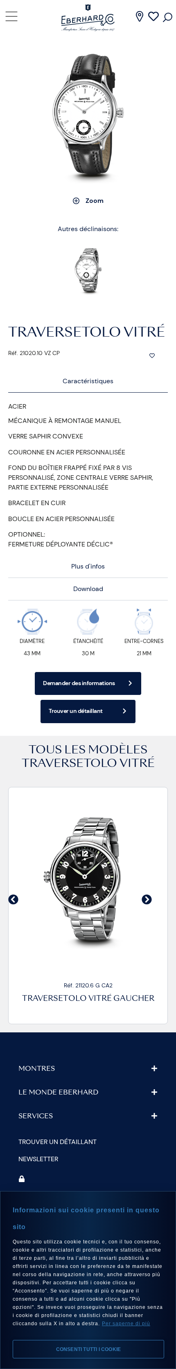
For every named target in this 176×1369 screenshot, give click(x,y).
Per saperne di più (126, 1323)
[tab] (88, 381)
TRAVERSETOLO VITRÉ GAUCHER (88, 999)
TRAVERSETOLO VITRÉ (88, 764)
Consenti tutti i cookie (88, 1349)
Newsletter (38, 1159)
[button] (13, 900)
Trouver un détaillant (57, 1141)
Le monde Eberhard (58, 1093)
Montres (36, 1069)
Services (35, 1116)
